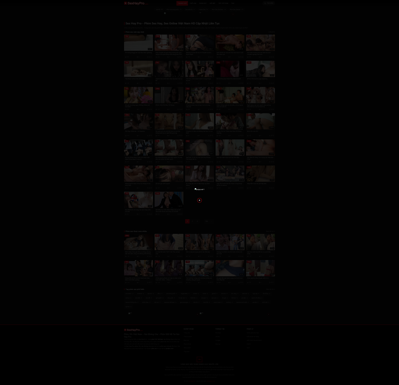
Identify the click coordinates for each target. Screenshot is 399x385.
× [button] (199, 200)
